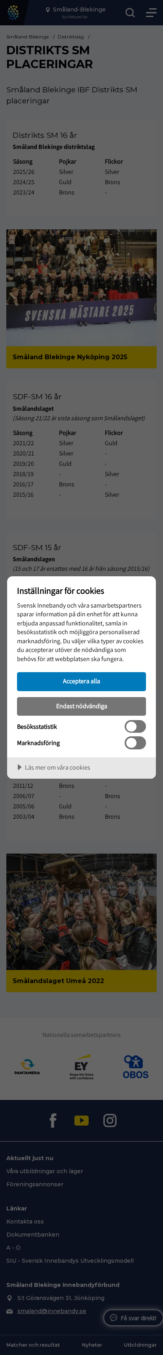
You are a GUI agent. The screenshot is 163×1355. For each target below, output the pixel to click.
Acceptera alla (81, 681)
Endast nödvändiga (81, 705)
